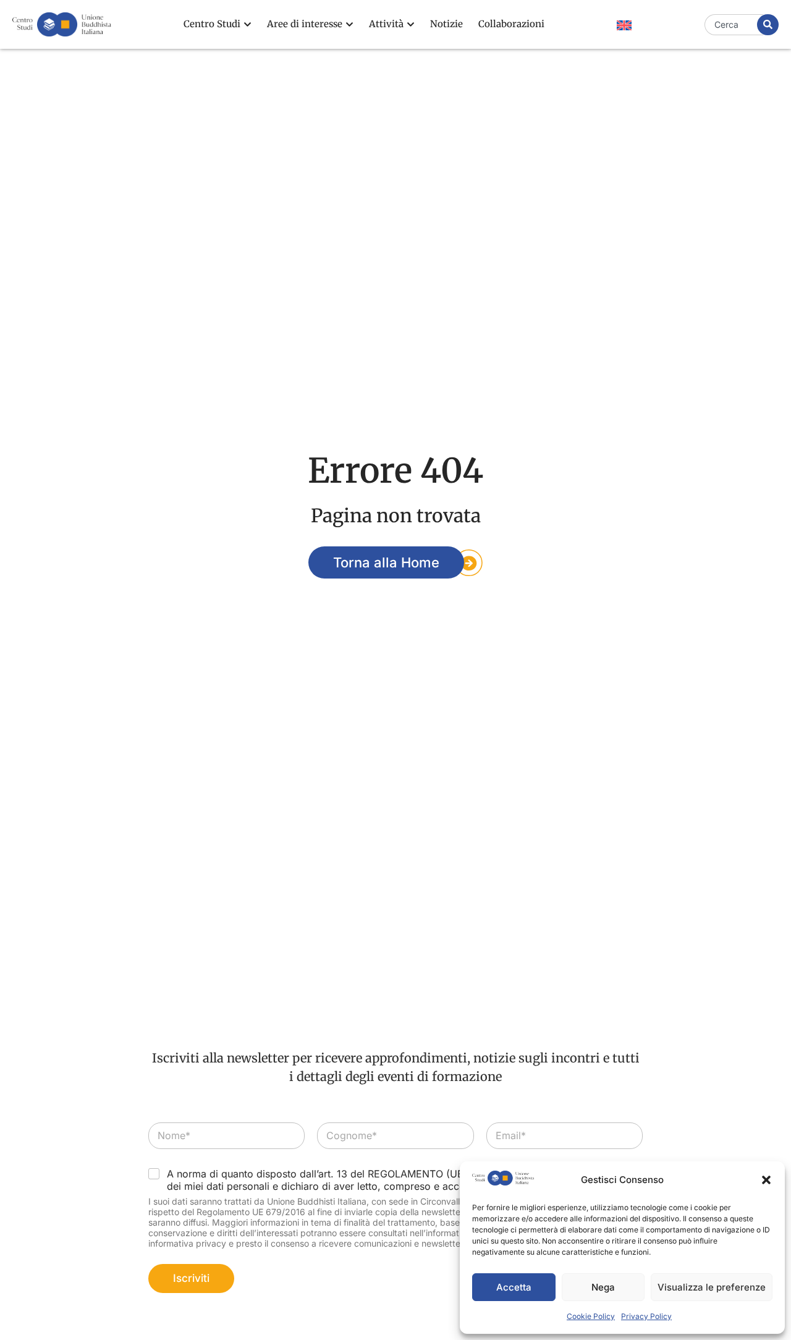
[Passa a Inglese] (624, 25)
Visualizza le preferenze (712, 1287)
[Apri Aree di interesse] (349, 24)
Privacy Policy (646, 1316)
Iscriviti (191, 1278)
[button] (766, 1180)
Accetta (513, 1287)
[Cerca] (768, 24)
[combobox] (733, 24)
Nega (603, 1287)
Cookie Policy (591, 1316)
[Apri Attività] (411, 24)
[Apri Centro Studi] (247, 24)
